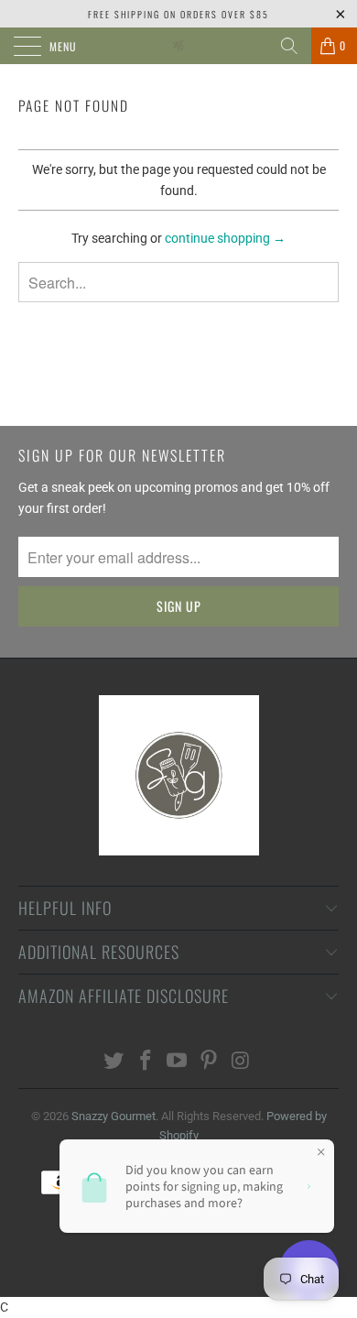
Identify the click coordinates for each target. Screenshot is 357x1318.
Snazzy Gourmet (113, 1116)
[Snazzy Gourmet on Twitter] (114, 1062)
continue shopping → (225, 238)
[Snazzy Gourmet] (179, 45)
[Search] (289, 45)
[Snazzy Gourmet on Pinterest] (209, 1062)
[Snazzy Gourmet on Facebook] (145, 1062)
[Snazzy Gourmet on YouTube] (177, 1062)
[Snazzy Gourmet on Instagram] (241, 1062)
